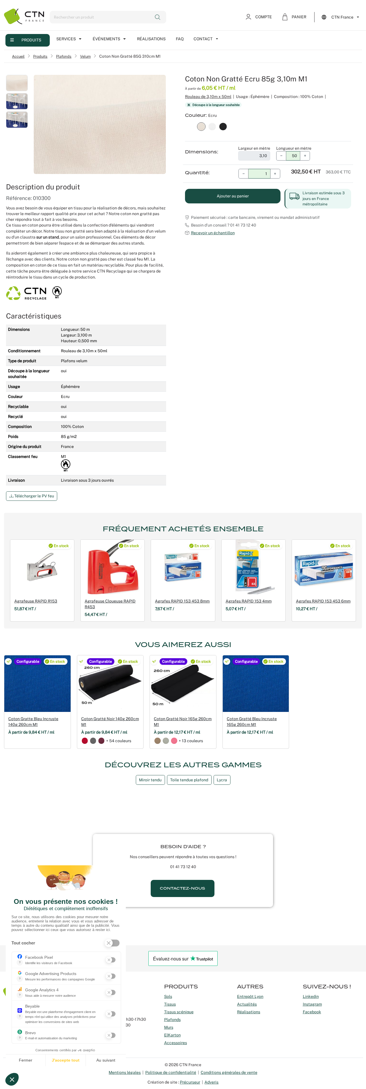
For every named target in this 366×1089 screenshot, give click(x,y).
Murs (168, 1027)
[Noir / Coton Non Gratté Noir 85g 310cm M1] (223, 126)
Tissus (170, 1004)
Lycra (222, 780)
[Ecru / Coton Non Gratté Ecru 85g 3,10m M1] (201, 126)
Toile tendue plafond (189, 780)
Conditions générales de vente (229, 1072)
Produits (31, 40)
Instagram (312, 1004)
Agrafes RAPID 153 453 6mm (323, 601)
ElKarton (172, 1035)
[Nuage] (166, 740)
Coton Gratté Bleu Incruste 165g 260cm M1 (252, 721)
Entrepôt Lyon (250, 996)
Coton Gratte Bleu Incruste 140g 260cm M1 (33, 721)
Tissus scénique (179, 1012)
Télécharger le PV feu (33, 496)
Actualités (247, 1004)
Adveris (211, 1082)
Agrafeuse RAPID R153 (35, 601)
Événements (106, 39)
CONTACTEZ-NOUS (182, 888)
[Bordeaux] (101, 740)
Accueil (18, 56)
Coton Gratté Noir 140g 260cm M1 (110, 721)
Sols (168, 996)
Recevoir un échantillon (213, 233)
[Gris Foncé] (93, 740)
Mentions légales (125, 1072)
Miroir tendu (150, 780)
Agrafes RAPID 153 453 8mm (182, 601)
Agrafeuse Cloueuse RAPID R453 (110, 604)
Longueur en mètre (293, 148)
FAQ (180, 39)
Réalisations (151, 39)
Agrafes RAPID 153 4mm (249, 601)
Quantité (196, 172)
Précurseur (190, 1082)
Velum (85, 56)
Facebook (312, 1012)
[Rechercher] (158, 17)
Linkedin (311, 996)
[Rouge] (85, 740)
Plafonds (63, 56)
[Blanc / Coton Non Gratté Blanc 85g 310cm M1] (212, 126)
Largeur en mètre (254, 148)
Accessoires (175, 1042)
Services (66, 39)
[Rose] (174, 740)
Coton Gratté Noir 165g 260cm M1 (183, 721)
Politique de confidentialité (170, 1072)
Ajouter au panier (233, 196)
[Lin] (157, 740)
